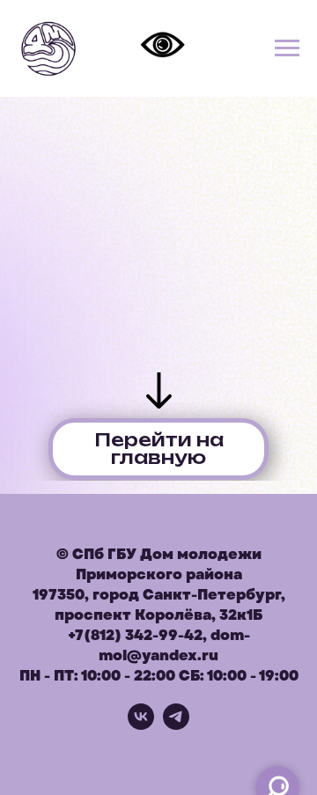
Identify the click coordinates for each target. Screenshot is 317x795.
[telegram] (176, 725)
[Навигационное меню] (287, 48)
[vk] (141, 725)
